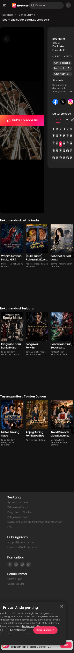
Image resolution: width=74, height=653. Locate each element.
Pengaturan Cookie (19, 512)
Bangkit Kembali (59, 354)
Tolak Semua (18, 630)
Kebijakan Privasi (17, 507)
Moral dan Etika (64, 68)
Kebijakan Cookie (18, 517)
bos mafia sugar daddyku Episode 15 (26, 19)
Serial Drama (27, 15)
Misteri (4, 264)
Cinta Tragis (62, 63)
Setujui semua (45, 630)
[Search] (32, 5)
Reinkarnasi (32, 440)
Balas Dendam (8, 352)
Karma (54, 264)
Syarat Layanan (17, 502)
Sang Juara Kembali (36, 352)
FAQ (9, 527)
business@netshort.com (22, 547)
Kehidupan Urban (10, 354)
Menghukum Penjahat (8, 443)
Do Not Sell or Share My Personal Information (34, 522)
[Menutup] (62, 606)
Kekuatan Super (34, 354)
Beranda (8, 15)
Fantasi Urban (33, 264)
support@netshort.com (21, 542)
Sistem (42, 440)
